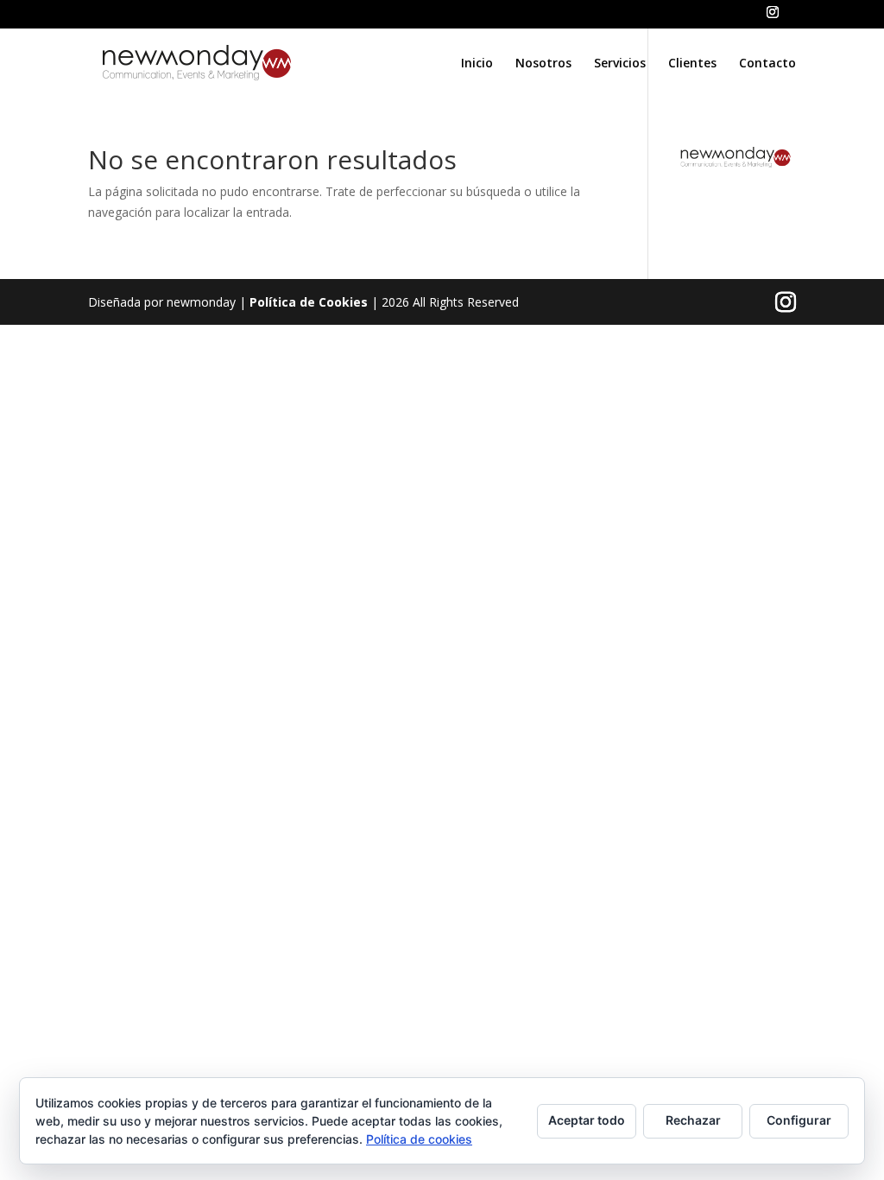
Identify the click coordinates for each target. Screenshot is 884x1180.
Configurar (799, 1120)
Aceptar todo (586, 1120)
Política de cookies (419, 1139)
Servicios (620, 64)
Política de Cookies (308, 302)
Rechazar (693, 1120)
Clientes (692, 64)
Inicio (477, 64)
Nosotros (543, 64)
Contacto (767, 64)
